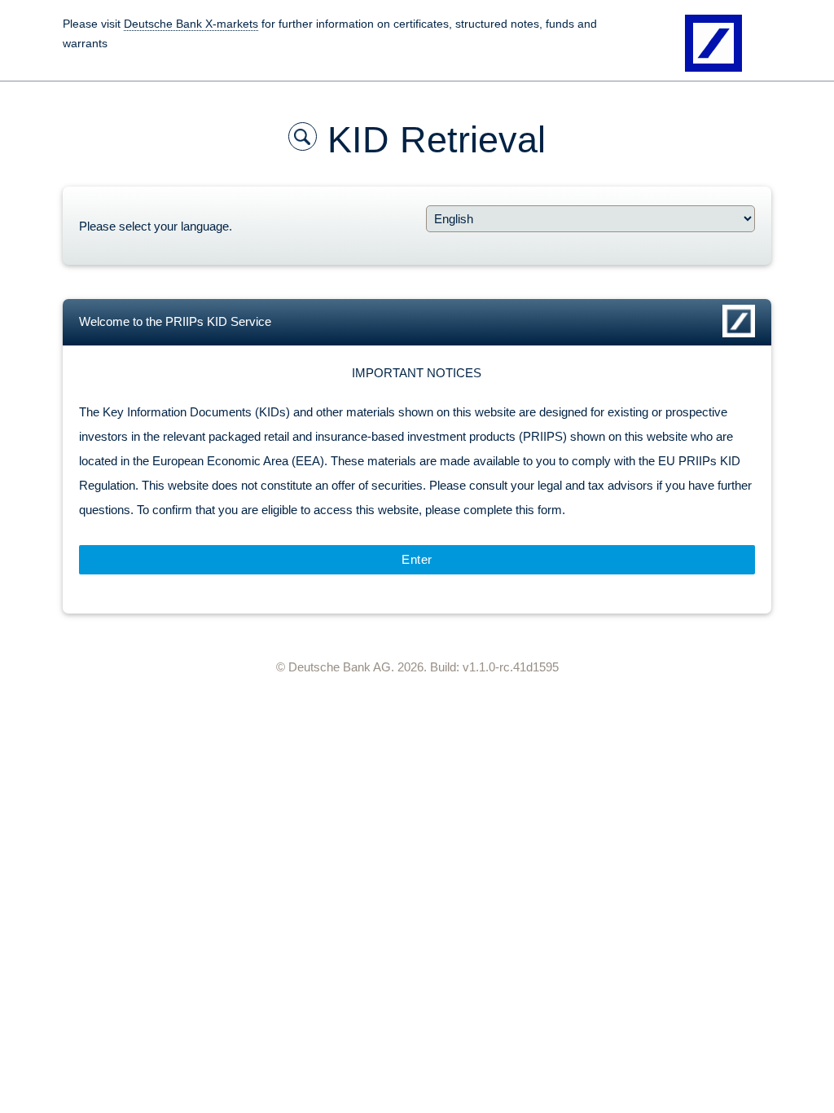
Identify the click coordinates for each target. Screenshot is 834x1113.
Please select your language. (155, 226)
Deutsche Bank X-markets (191, 24)
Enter (417, 559)
